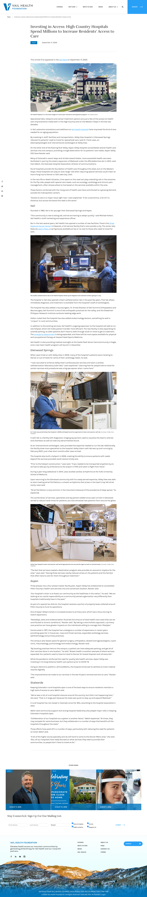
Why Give (71, 7)
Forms (103, 852)
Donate (128, 844)
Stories (60, 7)
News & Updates (79, 824)
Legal (103, 894)
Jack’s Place (43, 229)
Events (91, 824)
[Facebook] (11, 856)
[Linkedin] (16, 856)
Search (122, 9)
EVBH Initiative (78, 827)
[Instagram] (25, 856)
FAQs (102, 845)
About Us (112, 7)
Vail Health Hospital (80, 129)
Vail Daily (63, 60)
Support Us (92, 827)
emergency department (44, 334)
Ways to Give (88, 7)
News (100, 7)
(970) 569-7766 (102, 891)
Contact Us (105, 849)
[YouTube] (20, 856)
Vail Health (81, 852)
